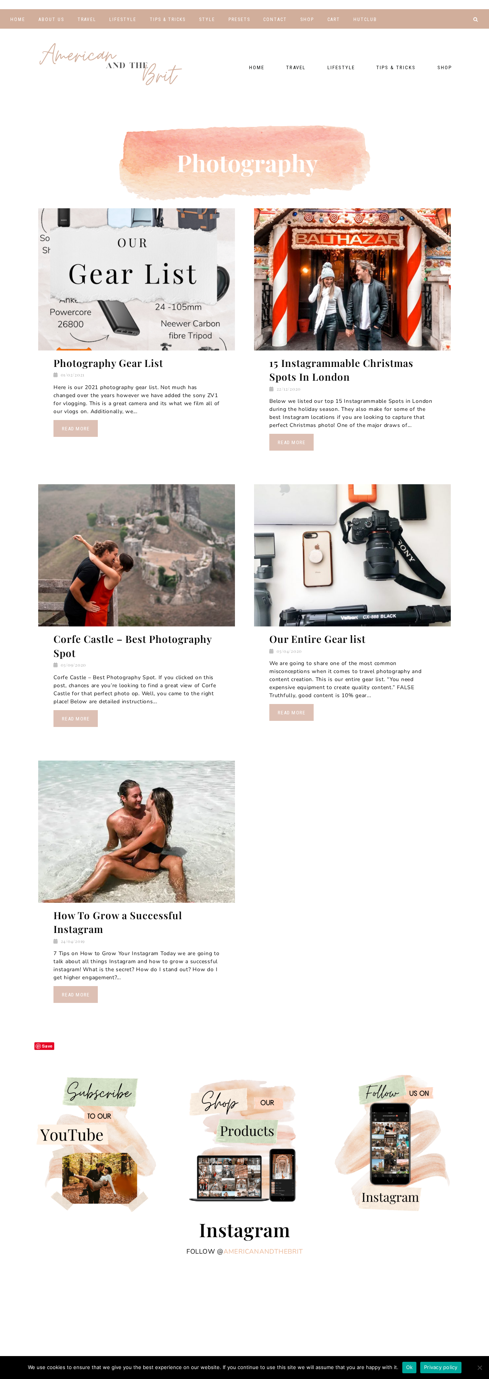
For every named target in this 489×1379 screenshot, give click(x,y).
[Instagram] (463, 32)
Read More (75, 429)
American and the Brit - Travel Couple (110, 65)
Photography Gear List (108, 363)
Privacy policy (441, 1367)
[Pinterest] (452, 32)
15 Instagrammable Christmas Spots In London (341, 369)
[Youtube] (429, 32)
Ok (409, 1367)
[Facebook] (441, 32)
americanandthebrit (263, 1251)
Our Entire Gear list (317, 639)
